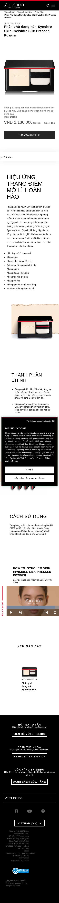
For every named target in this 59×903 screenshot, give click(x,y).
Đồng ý (29, 470)
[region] (29, 451)
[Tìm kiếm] (48, 6)
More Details (10, 116)
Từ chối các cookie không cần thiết (41, 421)
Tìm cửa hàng (28, 135)
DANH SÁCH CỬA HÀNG (29, 781)
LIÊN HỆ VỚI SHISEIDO (29, 734)
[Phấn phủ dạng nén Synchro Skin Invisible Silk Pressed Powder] (29, 667)
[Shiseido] (13, 5)
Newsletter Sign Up (29, 756)
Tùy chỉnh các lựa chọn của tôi (29, 478)
